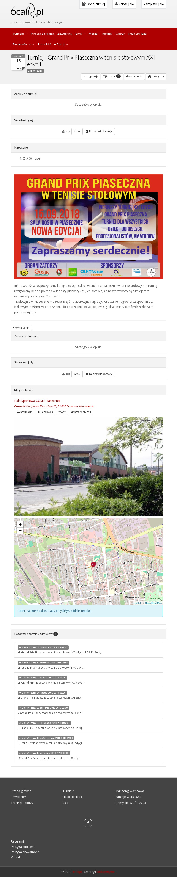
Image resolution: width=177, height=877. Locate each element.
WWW (62, 412)
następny (89, 76)
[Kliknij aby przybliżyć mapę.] (92, 565)
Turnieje (18, 33)
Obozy (120, 33)
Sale (65, 803)
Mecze (93, 33)
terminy (112, 76)
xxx (78, 131)
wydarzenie (135, 76)
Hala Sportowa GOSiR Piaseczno (37, 401)
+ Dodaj (59, 44)
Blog (79, 33)
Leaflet (137, 603)
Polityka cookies (22, 847)
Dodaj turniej (95, 4)
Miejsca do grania (42, 33)
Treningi (106, 33)
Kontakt (16, 857)
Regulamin (18, 841)
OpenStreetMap (153, 603)
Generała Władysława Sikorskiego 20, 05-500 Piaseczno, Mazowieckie (54, 406)
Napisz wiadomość (100, 131)
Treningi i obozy (22, 803)
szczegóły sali (82, 412)
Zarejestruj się (154, 4)
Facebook (46, 412)
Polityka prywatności (25, 852)
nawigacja (157, 76)
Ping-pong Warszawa (129, 791)
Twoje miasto (22, 44)
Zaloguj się (126, 4)
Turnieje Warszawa (127, 797)
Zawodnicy (64, 33)
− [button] (20, 530)
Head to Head (137, 33)
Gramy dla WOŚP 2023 (130, 803)
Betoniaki (44, 44)
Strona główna (21, 791)
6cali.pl (77, 872)
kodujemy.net (106, 872)
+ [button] (20, 524)
